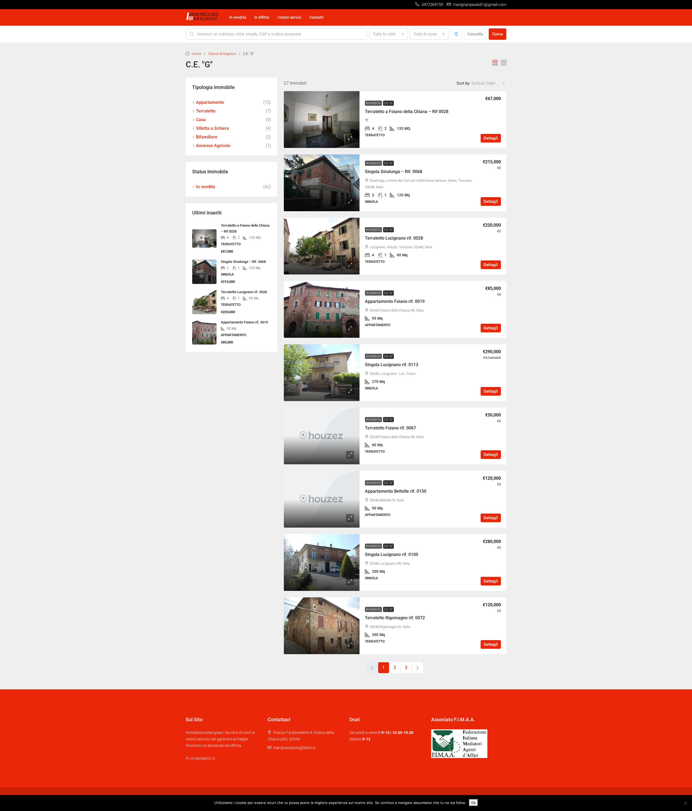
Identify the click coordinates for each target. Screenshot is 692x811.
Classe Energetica (222, 54)
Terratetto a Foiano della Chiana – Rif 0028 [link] (406, 111)
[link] (322, 119)
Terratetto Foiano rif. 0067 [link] (390, 428)
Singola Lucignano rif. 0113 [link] (391, 364)
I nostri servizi (289, 17)
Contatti (317, 17)
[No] (685, 803)
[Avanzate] (456, 34)
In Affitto (261, 17)
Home (196, 54)
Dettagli (491, 138)
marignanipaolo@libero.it (294, 748)
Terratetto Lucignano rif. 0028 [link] (394, 238)
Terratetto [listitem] (205, 111)
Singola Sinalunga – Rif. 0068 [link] (393, 171)
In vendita (237, 17)
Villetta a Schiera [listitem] (212, 128)
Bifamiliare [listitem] (206, 137)
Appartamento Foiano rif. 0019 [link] (395, 301)
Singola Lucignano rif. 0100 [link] (391, 554)
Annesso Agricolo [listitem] (213, 145)
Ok (473, 802)
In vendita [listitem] (205, 186)
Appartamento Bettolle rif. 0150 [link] (395, 491)
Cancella (475, 34)
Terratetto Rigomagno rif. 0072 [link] (395, 617)
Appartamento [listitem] (210, 102)
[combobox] (388, 34)
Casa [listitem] (201, 119)
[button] (495, 63)
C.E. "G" (388, 103)
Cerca (497, 34)
